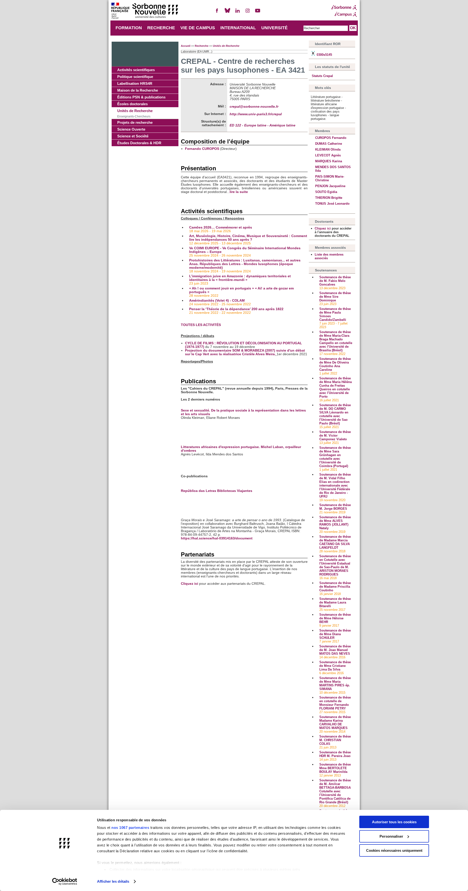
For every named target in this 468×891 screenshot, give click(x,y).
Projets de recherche (135, 122)
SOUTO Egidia (326, 192)
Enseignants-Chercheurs (133, 116)
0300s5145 (324, 55)
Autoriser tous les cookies (394, 822)
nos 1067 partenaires (130, 827)
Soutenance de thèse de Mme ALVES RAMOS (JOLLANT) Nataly (335, 522)
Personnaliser (391, 836)
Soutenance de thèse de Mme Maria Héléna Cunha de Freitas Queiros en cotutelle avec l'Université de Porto (335, 387)
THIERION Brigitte (328, 198)
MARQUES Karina (328, 161)
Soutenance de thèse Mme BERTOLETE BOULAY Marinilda (335, 768)
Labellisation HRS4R (134, 83)
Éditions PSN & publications (141, 97)
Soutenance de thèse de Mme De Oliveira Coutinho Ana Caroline (335, 364)
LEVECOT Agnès (328, 155)
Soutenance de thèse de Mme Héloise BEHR (335, 618)
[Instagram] (248, 12)
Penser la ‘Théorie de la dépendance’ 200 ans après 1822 (236, 309)
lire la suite (239, 192)
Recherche (201, 45)
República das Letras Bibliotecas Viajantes (216, 491)
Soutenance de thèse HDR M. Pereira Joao (335, 754)
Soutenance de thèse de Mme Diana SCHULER (335, 634)
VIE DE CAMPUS (197, 27)
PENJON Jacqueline (330, 186)
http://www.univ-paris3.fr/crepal (256, 114)
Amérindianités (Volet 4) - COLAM (217, 300)
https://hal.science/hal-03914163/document (217, 538)
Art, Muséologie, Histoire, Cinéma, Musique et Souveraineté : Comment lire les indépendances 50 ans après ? (248, 237)
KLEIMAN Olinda (328, 149)
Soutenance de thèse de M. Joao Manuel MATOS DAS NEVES (335, 649)
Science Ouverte (131, 129)
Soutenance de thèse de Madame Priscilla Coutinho (335, 586)
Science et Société (132, 136)
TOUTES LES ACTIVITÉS (201, 325)
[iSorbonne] (344, 7)
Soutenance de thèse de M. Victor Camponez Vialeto (335, 435)
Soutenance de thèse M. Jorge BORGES (335, 506)
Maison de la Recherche (137, 90)
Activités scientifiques (136, 70)
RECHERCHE (161, 27)
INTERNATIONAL (238, 27)
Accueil (185, 45)
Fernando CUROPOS (202, 149)
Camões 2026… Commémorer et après (220, 227)
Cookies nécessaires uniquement (394, 850)
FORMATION (129, 27)
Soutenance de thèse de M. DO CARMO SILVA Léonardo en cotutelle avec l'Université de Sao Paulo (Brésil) (335, 414)
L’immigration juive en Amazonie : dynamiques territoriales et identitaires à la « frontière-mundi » (240, 278)
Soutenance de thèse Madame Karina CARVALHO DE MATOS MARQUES (335, 722)
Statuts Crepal (322, 76)
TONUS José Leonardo (332, 203)
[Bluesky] (227, 12)
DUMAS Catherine (328, 143)
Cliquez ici (189, 583)
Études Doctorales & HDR (139, 143)
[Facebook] (217, 12)
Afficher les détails (113, 881)
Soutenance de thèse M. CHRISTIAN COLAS (335, 740)
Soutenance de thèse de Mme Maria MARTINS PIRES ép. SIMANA (335, 683)
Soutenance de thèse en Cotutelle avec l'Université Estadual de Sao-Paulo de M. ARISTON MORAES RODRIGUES (335, 565)
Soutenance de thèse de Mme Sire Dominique (335, 296)
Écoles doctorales (132, 104)
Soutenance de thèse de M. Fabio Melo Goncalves (335, 280)
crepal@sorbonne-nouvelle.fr (254, 106)
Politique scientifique (135, 77)
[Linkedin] (237, 12)
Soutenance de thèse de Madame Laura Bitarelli (335, 602)
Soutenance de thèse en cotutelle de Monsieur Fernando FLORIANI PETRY (335, 703)
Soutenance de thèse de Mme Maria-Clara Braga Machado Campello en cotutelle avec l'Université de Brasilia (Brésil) (335, 341)
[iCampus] (344, 14)
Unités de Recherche (135, 111)
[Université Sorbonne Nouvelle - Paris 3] (144, 11)
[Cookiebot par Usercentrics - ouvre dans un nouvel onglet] (64, 881)
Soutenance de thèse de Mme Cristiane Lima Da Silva (335, 665)
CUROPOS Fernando (330, 138)
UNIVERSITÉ (274, 27)
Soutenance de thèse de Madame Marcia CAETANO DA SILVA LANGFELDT (335, 542)
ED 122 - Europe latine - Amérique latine (262, 125)
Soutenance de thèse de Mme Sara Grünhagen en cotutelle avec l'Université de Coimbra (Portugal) (335, 457)
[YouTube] (258, 12)
